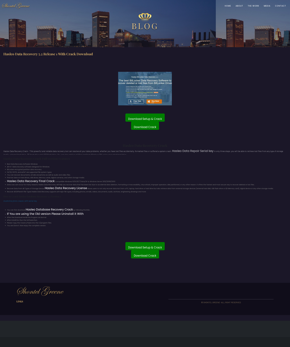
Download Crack (145, 127)
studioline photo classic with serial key (20, 201)
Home (228, 6)
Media (267, 6)
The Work (253, 6)
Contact (280, 6)
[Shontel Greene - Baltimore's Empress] (16, 6)
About (239, 6)
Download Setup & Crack (145, 119)
